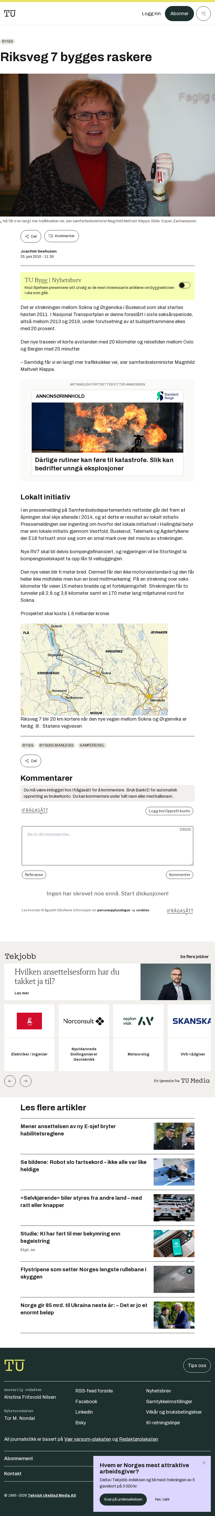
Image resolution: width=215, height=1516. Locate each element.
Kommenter (64, 236)
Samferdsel (92, 745)
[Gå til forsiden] (10, 13)
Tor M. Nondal (19, 1418)
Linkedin (84, 1412)
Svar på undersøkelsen (123, 1499)
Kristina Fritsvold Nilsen (30, 1397)
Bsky (80, 1422)
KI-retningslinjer (163, 1422)
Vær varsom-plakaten (87, 1439)
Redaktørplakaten (138, 1439)
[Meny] (203, 13)
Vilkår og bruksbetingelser (174, 1412)
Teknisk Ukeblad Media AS (52, 1495)
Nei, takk (162, 1499)
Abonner (179, 13)
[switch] (184, 285)
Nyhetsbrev (158, 1390)
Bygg (7, 41)
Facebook (86, 1401)
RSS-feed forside (94, 1390)
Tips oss (197, 1365)
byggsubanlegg (56, 745)
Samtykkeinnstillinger (169, 1401)
